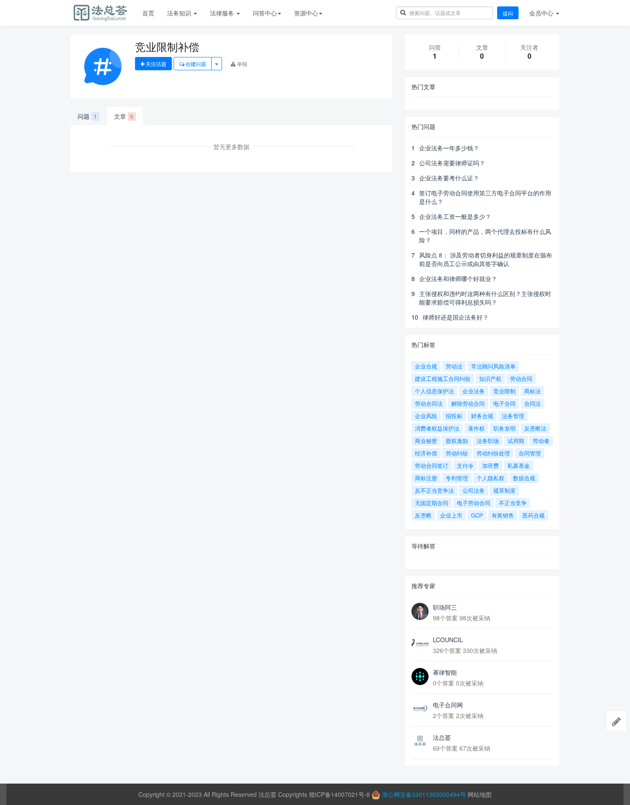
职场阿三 (445, 607)
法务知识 (180, 13)
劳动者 (541, 441)
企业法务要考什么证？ (449, 178)
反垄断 (423, 515)
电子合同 (504, 403)
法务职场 (488, 441)
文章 (123, 116)
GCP (477, 515)
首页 (148, 13)
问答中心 (265, 13)
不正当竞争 (513, 503)
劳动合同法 (429, 403)
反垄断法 (535, 428)
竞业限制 (504, 391)
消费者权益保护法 (437, 428)
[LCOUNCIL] (420, 643)
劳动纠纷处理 (493, 453)
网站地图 (480, 794)
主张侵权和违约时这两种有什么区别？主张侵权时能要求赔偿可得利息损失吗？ (485, 297)
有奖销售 (503, 515)
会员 (541, 13)
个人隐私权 (490, 478)
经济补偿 (426, 453)
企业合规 (426, 366)
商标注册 (426, 478)
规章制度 (504, 490)
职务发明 (504, 428)
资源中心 (306, 13)
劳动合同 (521, 378)
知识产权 (490, 378)
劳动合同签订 (431, 465)
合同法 (532, 403)
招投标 (454, 416)
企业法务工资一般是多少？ (455, 216)
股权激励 (457, 441)
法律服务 (223, 13)
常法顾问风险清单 (493, 366)
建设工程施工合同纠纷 (443, 378)
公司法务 (473, 490)
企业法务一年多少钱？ (449, 148)
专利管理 (457, 478)
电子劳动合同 (473, 503)
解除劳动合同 (468, 403)
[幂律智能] (420, 676)
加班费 (490, 465)
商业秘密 (426, 441)
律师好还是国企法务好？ (456, 317)
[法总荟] (420, 741)
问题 (87, 116)
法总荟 (442, 737)
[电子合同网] (420, 709)
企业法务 (473, 391)
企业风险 (426, 416)
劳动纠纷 (457, 453)
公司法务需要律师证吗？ (452, 163)
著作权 (476, 428)
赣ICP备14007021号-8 (340, 794)
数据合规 (524, 478)
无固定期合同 (431, 503)
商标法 (532, 391)
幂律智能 (445, 672)
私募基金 (518, 465)
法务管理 (513, 416)
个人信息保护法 (434, 391)
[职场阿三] (420, 611)
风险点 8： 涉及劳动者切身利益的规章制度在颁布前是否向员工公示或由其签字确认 (485, 259)
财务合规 (482, 416)
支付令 (465, 465)
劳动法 (454, 366)
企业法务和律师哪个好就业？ (458, 278)
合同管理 (530, 453)
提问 (508, 13)
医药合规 (533, 515)
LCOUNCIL (448, 639)
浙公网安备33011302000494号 (424, 794)
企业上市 (451, 515)
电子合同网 (448, 704)
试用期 (515, 441)
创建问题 (195, 63)
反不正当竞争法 (434, 490)
